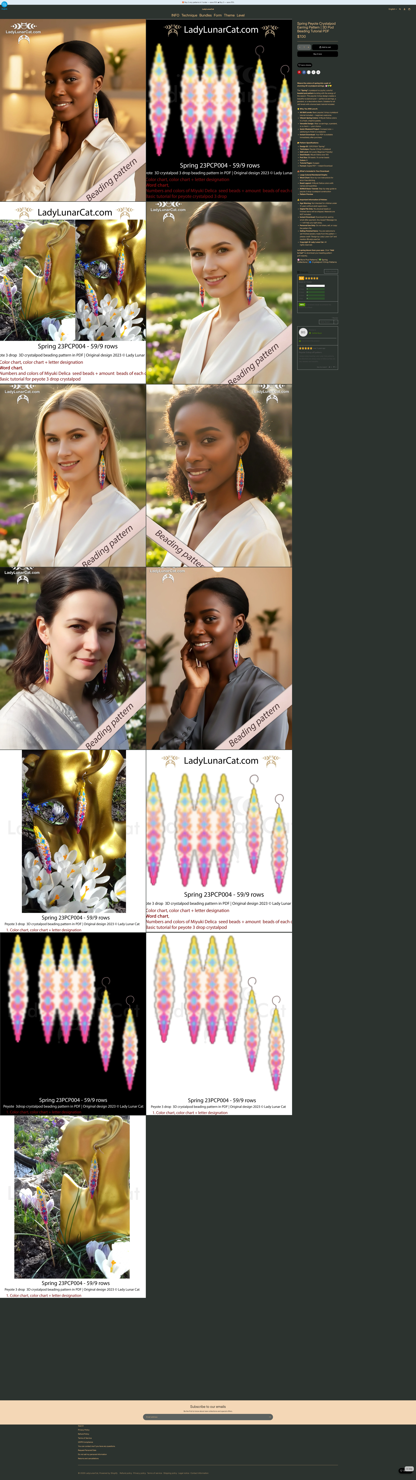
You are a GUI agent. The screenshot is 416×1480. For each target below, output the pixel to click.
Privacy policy (139, 1473)
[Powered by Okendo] (302, 272)
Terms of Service (85, 1438)
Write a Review (331, 271)
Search (81, 1426)
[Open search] (400, 9)
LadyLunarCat (92, 1473)
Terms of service (154, 1473)
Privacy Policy (83, 1430)
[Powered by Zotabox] (309, 72)
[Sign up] (270, 1417)
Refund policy (126, 1473)
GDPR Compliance (85, 1442)
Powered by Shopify (108, 1473)
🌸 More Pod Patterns (307, 260)
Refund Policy (83, 1434)
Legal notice (183, 1473)
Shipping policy (170, 1473)
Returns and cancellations (88, 1458)
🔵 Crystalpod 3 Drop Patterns (323, 262)
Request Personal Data (87, 1450)
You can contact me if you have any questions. (96, 1446)
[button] (318, 72)
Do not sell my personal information (92, 1454)
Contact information (199, 1473)
